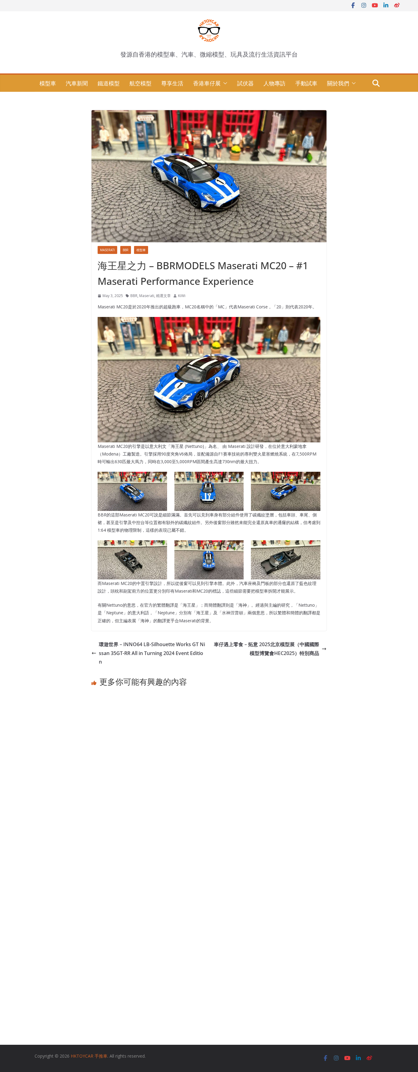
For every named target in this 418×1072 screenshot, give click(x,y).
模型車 (47, 83)
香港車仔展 (207, 83)
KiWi (181, 295)
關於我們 (338, 83)
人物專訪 (274, 83)
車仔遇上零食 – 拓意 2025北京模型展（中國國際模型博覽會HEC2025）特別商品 (266, 649)
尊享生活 (172, 83)
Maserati (107, 250)
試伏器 (245, 83)
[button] (224, 83)
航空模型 (140, 83)
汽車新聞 (77, 83)
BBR (126, 250)
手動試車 (306, 83)
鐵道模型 (109, 83)
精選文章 (163, 295)
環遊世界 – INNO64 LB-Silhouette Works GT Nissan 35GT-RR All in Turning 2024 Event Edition (152, 653)
